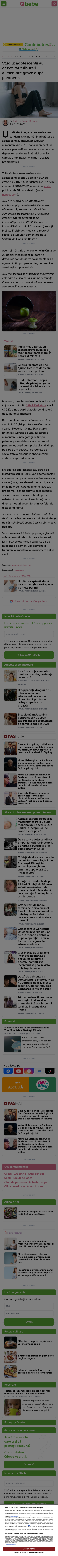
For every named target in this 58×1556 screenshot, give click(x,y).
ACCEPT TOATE (29, 1549)
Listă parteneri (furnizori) (10, 1544)
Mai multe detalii (14, 1516)
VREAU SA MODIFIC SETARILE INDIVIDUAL (29, 1552)
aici (29, 1525)
